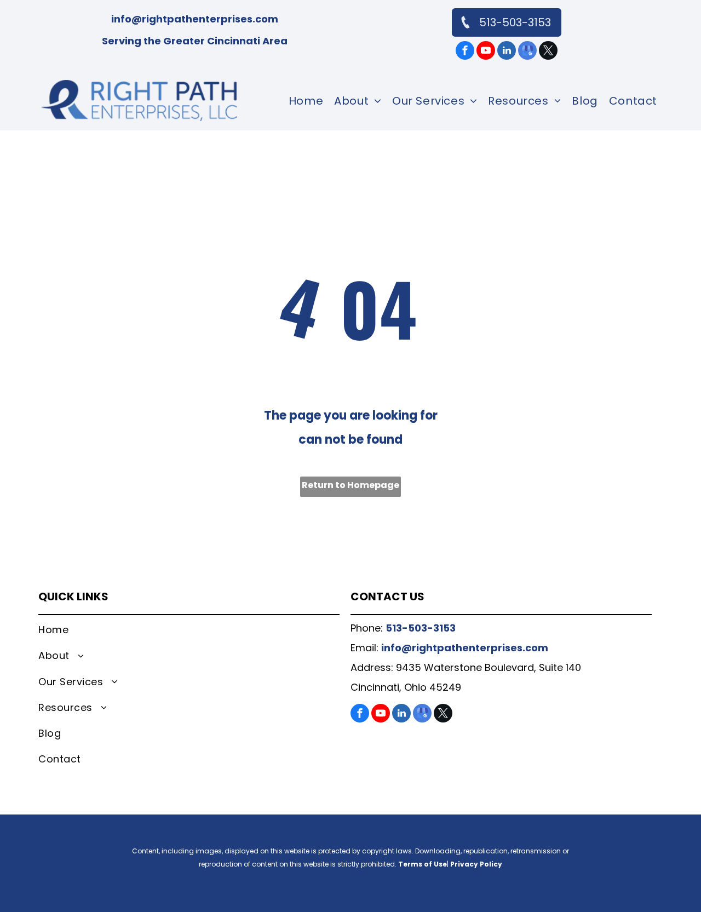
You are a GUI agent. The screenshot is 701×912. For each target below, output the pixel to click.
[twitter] (548, 51)
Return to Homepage (350, 485)
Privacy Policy (476, 864)
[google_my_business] (527, 51)
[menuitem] (306, 101)
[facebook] (465, 51)
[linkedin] (506, 51)
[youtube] (485, 51)
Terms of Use (422, 864)
